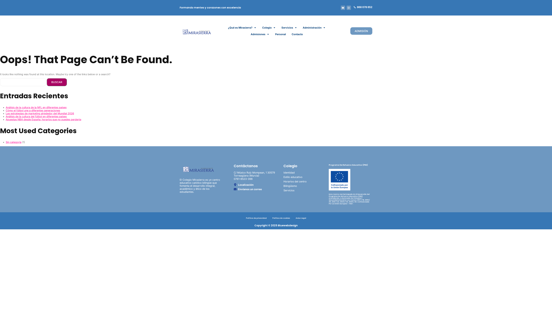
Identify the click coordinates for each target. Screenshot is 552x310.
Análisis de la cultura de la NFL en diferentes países (36, 107)
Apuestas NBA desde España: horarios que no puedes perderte (43, 119)
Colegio (267, 27)
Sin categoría (13, 142)
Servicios (287, 27)
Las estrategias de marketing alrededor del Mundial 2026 (40, 113)
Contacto (297, 34)
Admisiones (258, 34)
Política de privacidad (256, 218)
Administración (312, 27)
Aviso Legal (301, 218)
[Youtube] (343, 8)
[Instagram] (349, 8)
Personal (280, 34)
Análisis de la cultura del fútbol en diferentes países (36, 116)
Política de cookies (281, 218)
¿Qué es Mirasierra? (240, 27)
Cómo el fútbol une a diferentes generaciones (33, 110)
